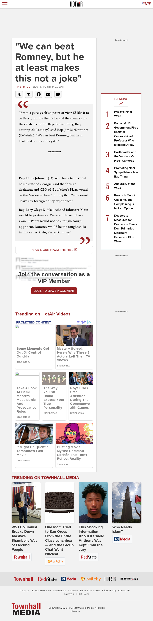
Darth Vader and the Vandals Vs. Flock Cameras (125, 156)
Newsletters (59, 590)
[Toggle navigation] (4, 4)
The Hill (23, 86)
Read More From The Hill (52, 250)
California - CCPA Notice (76, 594)
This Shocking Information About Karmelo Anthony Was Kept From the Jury (91, 538)
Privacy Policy (109, 590)
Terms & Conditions (90, 590)
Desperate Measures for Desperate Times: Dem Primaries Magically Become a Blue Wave (126, 228)
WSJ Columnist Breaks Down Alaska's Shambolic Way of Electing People (24, 538)
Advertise (73, 590)
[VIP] (146, 4)
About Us (24, 590)
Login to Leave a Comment (54, 291)
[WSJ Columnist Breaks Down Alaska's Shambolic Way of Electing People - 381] (26, 502)
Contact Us (124, 590)
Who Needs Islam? (122, 529)
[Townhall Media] (26, 609)
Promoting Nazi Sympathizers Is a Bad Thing (126, 172)
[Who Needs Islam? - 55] (126, 502)
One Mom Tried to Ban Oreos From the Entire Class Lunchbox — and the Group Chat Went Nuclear (59, 540)
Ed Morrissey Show (41, 590)
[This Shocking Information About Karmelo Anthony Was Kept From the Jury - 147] (93, 502)
